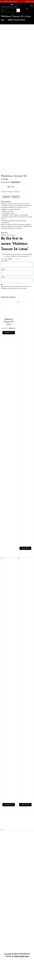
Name (3, 269)
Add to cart (10, 187)
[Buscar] (18, 10)
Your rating (4, 259)
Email (3, 277)
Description (6, 196)
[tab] (6, 196)
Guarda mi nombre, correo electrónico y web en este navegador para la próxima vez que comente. (16, 287)
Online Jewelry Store (21, 956)
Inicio (2, 20)
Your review (4, 260)
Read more (25, 548)
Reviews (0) (15, 196)
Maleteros (11, 191)
